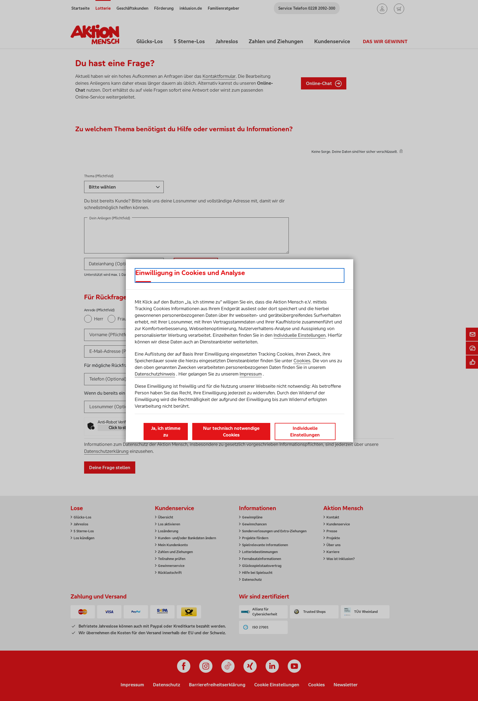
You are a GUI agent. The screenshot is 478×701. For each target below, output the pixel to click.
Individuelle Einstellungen (300, 335)
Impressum (251, 374)
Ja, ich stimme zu (165, 431)
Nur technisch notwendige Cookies (231, 431)
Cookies (301, 361)
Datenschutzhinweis (155, 374)
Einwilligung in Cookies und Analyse (190, 272)
